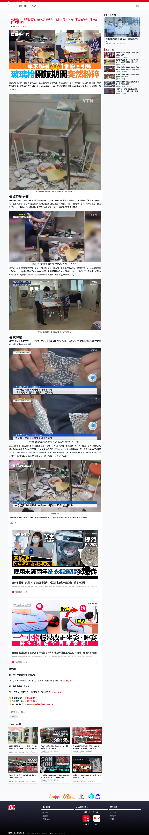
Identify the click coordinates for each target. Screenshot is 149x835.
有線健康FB (32, 701)
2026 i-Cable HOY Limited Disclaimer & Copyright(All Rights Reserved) (46, 833)
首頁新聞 (21, 752)
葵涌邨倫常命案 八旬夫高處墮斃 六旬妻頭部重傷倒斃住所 (127, 61)
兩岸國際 (49, 751)
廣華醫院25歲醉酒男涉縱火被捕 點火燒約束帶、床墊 (87, 776)
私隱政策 (10, 833)
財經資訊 (45, 816)
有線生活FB (32, 698)
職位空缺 (113, 816)
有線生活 (14, 717)
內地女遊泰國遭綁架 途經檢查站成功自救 (127, 54)
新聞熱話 (124, 93)
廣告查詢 (113, 813)
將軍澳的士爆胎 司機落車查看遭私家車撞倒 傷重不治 (23, 776)
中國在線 (81, 751)
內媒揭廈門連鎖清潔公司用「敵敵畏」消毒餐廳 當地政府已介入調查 (87, 747)
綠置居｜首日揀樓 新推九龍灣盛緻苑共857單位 (127, 76)
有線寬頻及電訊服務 (25, 1)
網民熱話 (14, 712)
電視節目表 (46, 819)
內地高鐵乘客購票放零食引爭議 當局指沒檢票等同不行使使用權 (128, 68)
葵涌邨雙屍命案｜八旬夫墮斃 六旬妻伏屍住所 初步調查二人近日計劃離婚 (23, 747)
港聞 (16, 752)
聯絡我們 (113, 819)
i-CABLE (10, 1)
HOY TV (16, 1)
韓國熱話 (22, 712)
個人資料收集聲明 (19, 833)
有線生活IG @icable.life (43, 704)
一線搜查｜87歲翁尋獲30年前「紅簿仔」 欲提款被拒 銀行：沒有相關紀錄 (128, 90)
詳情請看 (69, 680)
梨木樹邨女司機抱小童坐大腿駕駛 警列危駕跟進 (127, 83)
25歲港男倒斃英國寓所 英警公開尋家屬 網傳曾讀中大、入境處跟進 (55, 776)
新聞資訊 (11, 752)
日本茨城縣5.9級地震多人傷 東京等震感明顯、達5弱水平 (54, 747)
